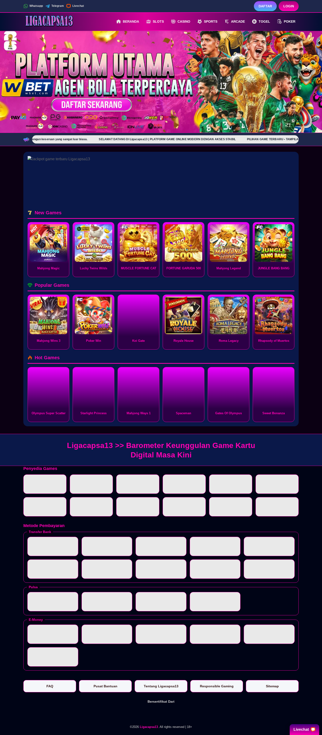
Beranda (131, 21)
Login (288, 6)
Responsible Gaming (217, 686)
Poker (289, 21)
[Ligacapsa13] (49, 21)
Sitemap (272, 686)
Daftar (265, 6)
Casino (184, 21)
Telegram (57, 6)
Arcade (238, 21)
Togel (264, 21)
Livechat (78, 6)
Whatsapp (36, 6)
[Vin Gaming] (161, 713)
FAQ (49, 686)
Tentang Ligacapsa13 (161, 686)
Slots (158, 21)
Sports (210, 21)
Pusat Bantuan (105, 686)
